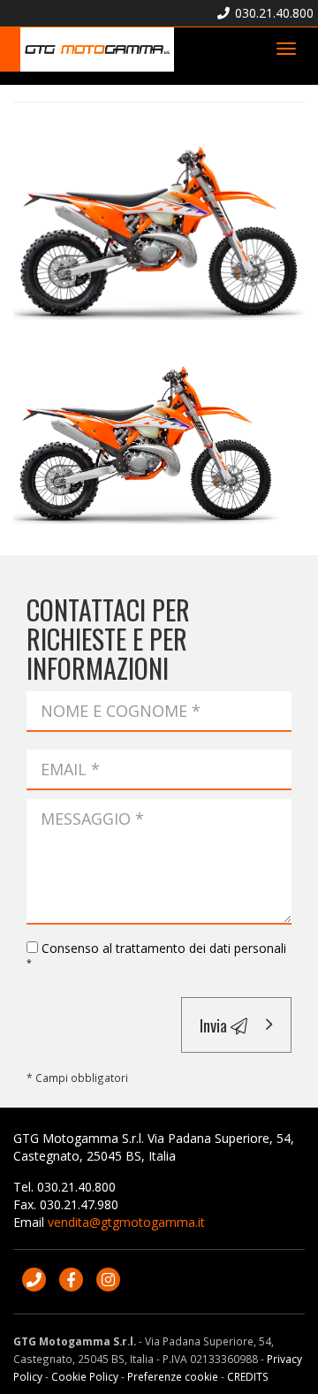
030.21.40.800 (272, 12)
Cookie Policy (84, 1376)
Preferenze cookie (172, 1376)
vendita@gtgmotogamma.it (126, 1222)
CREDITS (248, 1376)
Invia (215, 1024)
